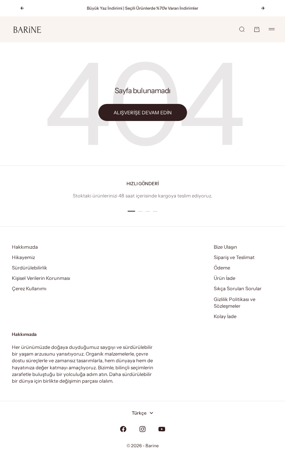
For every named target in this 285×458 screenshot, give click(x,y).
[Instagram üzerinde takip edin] (142, 429)
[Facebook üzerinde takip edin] (123, 429)
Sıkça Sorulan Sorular (238, 288)
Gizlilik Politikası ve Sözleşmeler (234, 302)
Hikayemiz (23, 257)
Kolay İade (225, 316)
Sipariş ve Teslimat (234, 257)
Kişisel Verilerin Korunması (41, 278)
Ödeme (222, 268)
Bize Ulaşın (225, 247)
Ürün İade (224, 278)
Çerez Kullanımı (29, 288)
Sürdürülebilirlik (29, 268)
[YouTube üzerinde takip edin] (162, 429)
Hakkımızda (25, 247)
